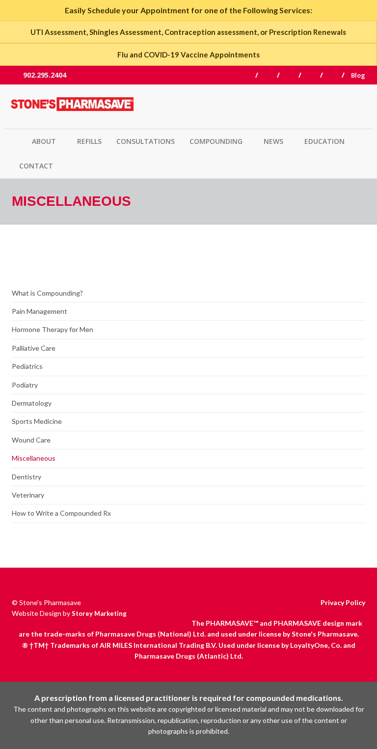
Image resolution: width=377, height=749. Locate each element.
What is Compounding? (47, 293)
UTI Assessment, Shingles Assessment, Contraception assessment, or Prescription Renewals (188, 32)
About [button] (44, 141)
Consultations (145, 141)
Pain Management (39, 311)
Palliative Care (33, 348)
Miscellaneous (33, 458)
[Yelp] (337, 75)
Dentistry (26, 476)
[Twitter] (272, 75)
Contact (36, 165)
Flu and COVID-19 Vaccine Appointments (188, 54)
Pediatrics (27, 366)
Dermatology (32, 403)
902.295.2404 (43, 75)
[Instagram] (293, 75)
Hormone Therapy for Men (52, 329)
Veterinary (28, 495)
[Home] (76, 106)
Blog (358, 75)
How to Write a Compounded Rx (61, 513)
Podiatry (25, 385)
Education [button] (324, 141)
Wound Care (31, 440)
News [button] (273, 141)
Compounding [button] (215, 141)
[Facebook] (250, 75)
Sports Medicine (37, 421)
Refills (89, 141)
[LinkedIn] (315, 75)
